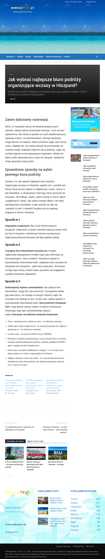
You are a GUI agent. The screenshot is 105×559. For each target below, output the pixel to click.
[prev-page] (6, 475)
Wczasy (28, 57)
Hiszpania (21, 62)
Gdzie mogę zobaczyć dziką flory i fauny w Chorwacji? (91, 179)
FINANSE (67, 57)
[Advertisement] (52, 34)
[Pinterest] (19, 109)
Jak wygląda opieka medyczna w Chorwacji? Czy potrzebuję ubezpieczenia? (90, 248)
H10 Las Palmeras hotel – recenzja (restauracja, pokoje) (14, 464)
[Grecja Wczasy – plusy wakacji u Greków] (43, 511)
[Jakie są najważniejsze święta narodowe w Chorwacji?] (76, 158)
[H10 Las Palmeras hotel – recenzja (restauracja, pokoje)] (14, 453)
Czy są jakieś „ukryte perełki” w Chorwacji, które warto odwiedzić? (91, 189)
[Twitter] (13, 109)
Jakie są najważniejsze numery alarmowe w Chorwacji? (91, 212)
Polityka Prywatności (63, 546)
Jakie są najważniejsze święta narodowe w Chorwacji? (91, 158)
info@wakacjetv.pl (15, 511)
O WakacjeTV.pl (91, 2)
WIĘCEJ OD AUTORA (35, 441)
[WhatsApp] (25, 109)
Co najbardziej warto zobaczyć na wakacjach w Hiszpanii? (19, 428)
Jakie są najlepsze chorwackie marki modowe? (89, 168)
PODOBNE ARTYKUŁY (15, 441)
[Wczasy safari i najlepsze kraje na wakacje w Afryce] (43, 500)
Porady (20, 57)
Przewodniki (38, 57)
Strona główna (10, 62)
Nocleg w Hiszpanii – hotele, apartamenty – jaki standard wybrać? (55, 430)
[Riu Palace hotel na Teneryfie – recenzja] (57, 453)
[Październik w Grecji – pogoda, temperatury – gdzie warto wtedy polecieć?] (43, 521)
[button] (97, 56)
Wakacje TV (10, 57)
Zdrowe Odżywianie (53, 57)
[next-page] (10, 475)
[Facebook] (7, 109)
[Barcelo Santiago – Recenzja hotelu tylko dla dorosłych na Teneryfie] (36, 453)
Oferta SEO (90, 546)
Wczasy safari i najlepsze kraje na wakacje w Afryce (56, 500)
